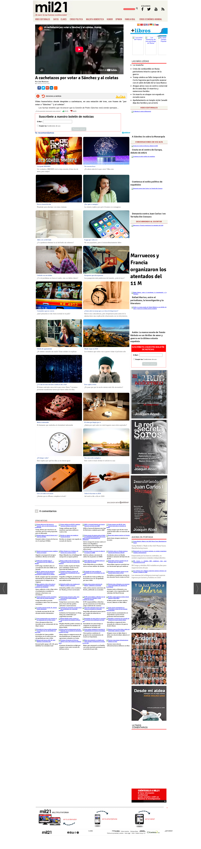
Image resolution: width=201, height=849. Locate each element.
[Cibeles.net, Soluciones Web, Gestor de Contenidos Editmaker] (153, 832)
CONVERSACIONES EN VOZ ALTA (149, 142)
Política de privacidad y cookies (115, 833)
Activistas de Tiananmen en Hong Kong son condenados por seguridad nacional (70, 614)
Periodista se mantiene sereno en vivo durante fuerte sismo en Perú (118, 576)
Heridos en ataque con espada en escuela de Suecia (70, 540)
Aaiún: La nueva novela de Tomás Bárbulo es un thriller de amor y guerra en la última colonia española (147, 337)
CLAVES (64, 19)
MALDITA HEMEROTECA (95, 19)
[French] (147, 24)
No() (74, 111)
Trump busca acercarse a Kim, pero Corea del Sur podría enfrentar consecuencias (69, 603)
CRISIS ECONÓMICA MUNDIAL (150, 19)
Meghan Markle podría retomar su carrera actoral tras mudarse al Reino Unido (70, 625)
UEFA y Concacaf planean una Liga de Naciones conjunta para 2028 (94, 529)
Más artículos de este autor (42, 83)
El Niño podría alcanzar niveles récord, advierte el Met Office (117, 601)
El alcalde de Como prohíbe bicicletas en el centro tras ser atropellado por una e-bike (45, 636)
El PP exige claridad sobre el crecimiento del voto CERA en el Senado (46, 567)
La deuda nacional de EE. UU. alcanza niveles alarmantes (44, 612)
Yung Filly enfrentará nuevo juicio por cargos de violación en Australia (94, 613)
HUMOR (110, 19)
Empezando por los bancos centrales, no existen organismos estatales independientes (148, 557)
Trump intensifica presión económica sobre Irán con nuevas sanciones (46, 602)
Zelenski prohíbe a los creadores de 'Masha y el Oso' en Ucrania (70, 589)
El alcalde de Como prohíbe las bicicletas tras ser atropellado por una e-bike (93, 578)
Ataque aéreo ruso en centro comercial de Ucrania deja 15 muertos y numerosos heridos (150, 89)
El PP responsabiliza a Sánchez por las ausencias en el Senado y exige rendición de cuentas (94, 603)
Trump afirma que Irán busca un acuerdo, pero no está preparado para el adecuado (46, 531)
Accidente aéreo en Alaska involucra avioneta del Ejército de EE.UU (118, 557)
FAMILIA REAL (130, 19)
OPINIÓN (142, 831)
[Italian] (154, 24)
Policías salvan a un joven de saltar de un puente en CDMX (92, 556)
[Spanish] (138, 24)
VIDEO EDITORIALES (42, 19)
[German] (151, 24)
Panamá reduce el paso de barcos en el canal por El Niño (46, 540)
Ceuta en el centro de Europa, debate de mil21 (146, 151)
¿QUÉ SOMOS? (169, 831)
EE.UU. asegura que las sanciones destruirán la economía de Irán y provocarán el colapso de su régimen (46, 579)
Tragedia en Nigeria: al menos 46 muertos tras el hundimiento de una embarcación (70, 578)
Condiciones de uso (53, 126)
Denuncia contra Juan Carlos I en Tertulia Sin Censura (148, 215)
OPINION (119, 19)
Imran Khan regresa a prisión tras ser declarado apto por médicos (118, 565)
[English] (144, 24)
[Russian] (157, 24)
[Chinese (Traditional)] (141, 24)
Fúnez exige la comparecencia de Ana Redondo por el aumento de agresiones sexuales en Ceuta (70, 636)
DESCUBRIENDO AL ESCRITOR (149, 221)
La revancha (138, 65)
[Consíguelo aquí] (149, 703)
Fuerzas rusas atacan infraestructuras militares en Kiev (118, 645)
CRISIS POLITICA (76, 19)
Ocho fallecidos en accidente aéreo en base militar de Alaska (93, 565)
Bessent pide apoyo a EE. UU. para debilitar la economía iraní (46, 645)
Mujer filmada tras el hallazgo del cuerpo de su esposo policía (70, 556)
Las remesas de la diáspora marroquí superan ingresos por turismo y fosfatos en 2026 (148, 576)
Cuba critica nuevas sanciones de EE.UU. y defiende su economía (94, 589)
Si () (66, 111)
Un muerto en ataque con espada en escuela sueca (148, 95)
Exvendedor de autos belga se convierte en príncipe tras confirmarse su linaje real (93, 625)
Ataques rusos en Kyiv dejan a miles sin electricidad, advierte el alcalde (118, 635)
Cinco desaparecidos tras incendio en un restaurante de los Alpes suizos (46, 624)
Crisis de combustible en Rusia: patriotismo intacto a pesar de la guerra (147, 72)
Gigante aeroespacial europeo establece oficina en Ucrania (45, 556)
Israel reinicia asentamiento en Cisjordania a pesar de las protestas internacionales (117, 614)
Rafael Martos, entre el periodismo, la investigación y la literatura (147, 300)
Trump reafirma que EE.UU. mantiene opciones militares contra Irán (68, 530)
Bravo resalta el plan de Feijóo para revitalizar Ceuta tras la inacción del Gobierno (69, 567)
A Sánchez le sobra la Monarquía (148, 136)
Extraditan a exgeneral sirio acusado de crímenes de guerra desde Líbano (117, 624)
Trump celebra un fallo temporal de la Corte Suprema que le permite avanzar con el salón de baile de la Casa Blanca (149, 80)
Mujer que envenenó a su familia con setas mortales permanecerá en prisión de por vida (94, 647)
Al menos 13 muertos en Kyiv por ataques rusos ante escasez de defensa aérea (69, 647)
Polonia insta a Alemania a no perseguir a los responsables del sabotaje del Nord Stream (118, 591)
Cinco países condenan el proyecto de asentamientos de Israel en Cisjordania (93, 635)
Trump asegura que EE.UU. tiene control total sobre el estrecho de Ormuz (118, 531)
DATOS (56, 19)
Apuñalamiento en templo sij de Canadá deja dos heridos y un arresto (150, 101)
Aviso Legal (127, 833)
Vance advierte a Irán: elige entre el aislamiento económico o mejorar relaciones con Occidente (46, 592)
